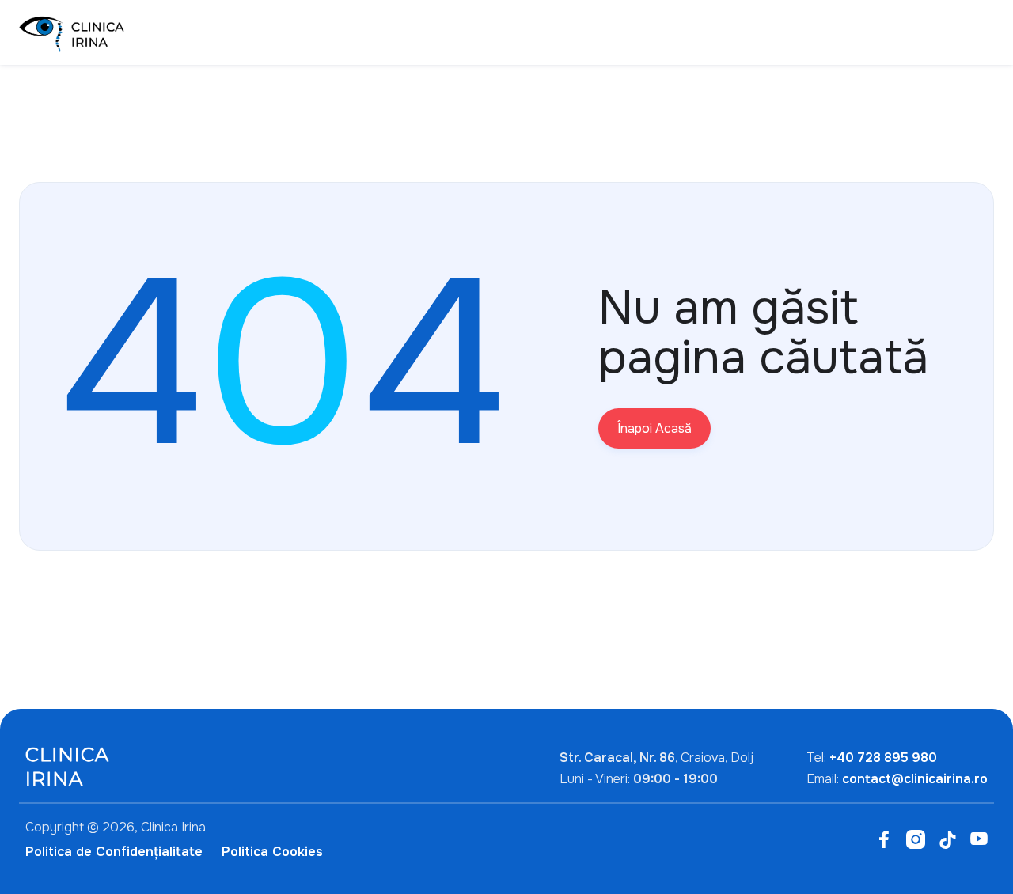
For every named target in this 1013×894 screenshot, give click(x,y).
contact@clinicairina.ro (915, 779)
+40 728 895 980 (883, 757)
